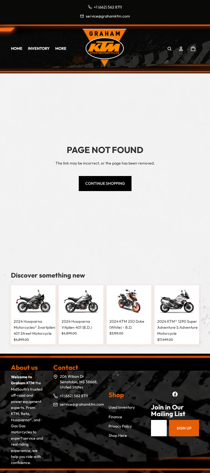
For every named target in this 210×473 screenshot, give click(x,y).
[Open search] (170, 49)
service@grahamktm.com (82, 404)
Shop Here (118, 435)
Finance (115, 416)
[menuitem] (60, 48)
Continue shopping (105, 183)
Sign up (184, 428)
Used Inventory (122, 407)
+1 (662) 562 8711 (74, 395)
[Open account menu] (181, 49)
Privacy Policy (120, 426)
